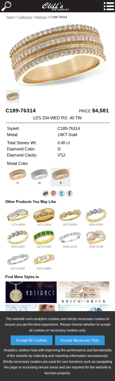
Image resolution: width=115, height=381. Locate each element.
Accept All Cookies (31, 340)
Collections (25, 17)
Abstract (41, 17)
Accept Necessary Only (80, 340)
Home (10, 17)
